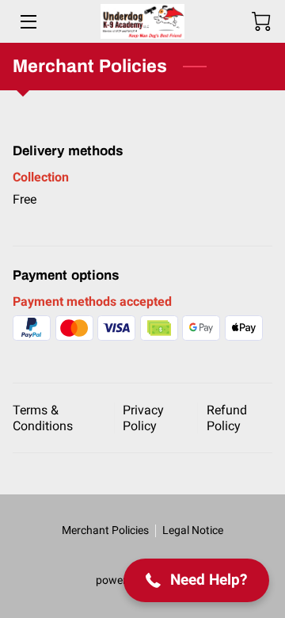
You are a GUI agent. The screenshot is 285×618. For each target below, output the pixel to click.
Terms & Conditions (43, 417)
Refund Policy (227, 417)
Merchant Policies (105, 530)
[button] (196, 580)
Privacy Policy (143, 417)
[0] (261, 21)
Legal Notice (192, 530)
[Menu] (27, 22)
